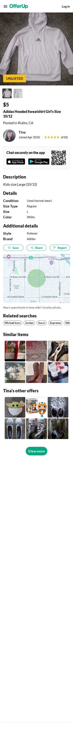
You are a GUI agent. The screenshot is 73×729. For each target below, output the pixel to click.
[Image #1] (7, 93)
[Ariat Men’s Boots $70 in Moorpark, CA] (36, 372)
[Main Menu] (5, 6)
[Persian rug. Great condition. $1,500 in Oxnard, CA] (36, 351)
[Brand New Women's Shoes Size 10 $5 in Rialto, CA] (15, 428)
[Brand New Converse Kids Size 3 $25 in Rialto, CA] (36, 428)
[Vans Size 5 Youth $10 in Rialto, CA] (58, 407)
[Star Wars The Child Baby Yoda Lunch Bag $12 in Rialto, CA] (15, 407)
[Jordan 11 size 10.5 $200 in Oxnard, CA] (58, 351)
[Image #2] (18, 93)
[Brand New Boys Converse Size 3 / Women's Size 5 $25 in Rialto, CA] (58, 428)
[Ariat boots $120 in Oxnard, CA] (15, 372)
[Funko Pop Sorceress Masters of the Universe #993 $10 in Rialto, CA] (36, 407)
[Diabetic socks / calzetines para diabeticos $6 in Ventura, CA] (15, 351)
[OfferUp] (18, 6)
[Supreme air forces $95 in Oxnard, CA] (58, 372)
